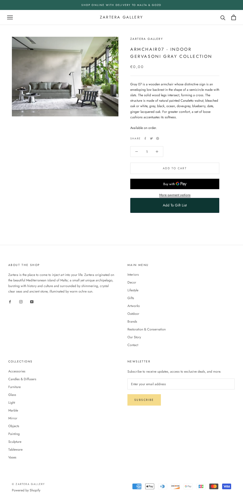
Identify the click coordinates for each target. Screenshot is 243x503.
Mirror (12, 418)
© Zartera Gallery (28, 484)
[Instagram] (21, 301)
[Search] (222, 17)
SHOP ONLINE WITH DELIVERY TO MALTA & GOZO (121, 5)
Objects (13, 426)
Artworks (133, 305)
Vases (12, 457)
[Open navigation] (10, 17)
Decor (131, 282)
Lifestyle (132, 290)
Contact (132, 345)
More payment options (175, 194)
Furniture (14, 386)
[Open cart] (233, 17)
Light (11, 402)
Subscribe (144, 400)
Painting (14, 433)
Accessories (16, 371)
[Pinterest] (157, 138)
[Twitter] (151, 138)
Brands (132, 321)
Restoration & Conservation (146, 329)
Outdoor (133, 313)
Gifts (130, 298)
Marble (13, 410)
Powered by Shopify (26, 490)
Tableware (15, 449)
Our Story (134, 337)
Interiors (133, 274)
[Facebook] (145, 138)
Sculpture (14, 441)
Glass (12, 394)
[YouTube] (31, 301)
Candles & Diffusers (22, 379)
